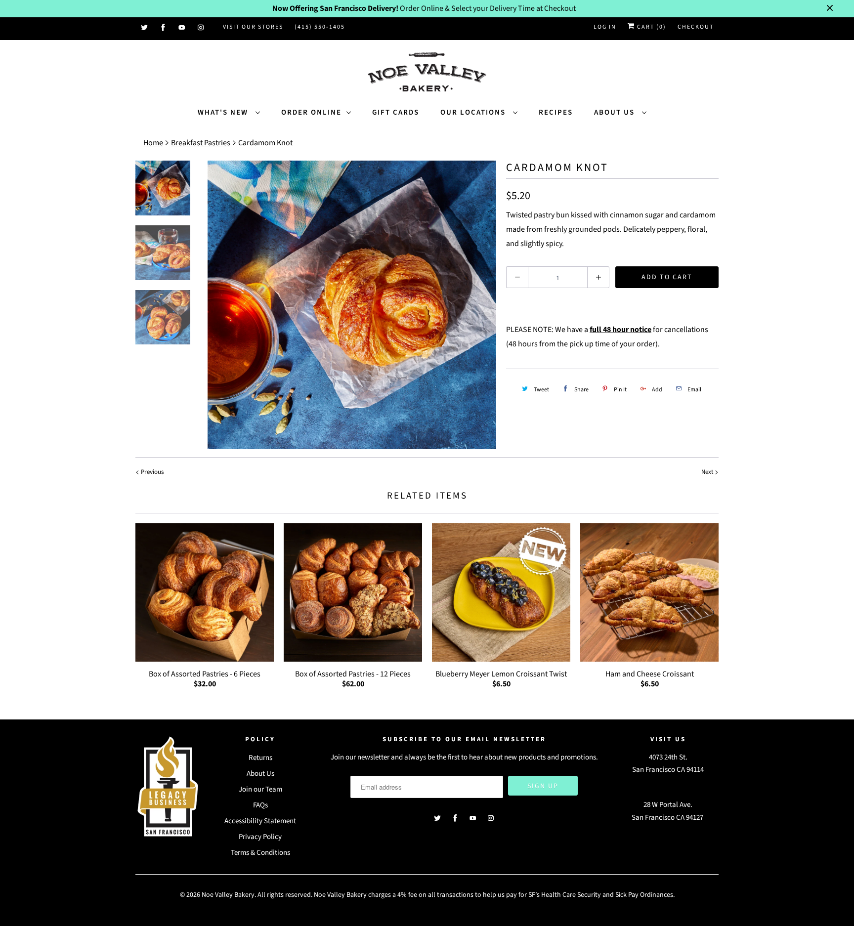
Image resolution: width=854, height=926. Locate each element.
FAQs (260, 805)
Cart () (650, 27)
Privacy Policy (260, 837)
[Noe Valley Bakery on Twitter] (145, 27)
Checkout (696, 27)
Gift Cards (395, 112)
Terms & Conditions (260, 852)
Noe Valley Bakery (228, 895)
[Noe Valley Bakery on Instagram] (201, 27)
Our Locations (474, 112)
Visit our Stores (253, 27)
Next (708, 471)
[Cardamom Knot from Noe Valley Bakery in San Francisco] (352, 305)
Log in (605, 27)
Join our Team (260, 789)
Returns (260, 758)
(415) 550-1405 (320, 27)
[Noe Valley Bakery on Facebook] (164, 27)
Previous (151, 471)
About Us (615, 112)
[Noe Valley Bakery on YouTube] (182, 27)
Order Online (311, 112)
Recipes (556, 112)
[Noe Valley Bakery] (427, 72)
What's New (224, 112)
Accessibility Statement (260, 821)
